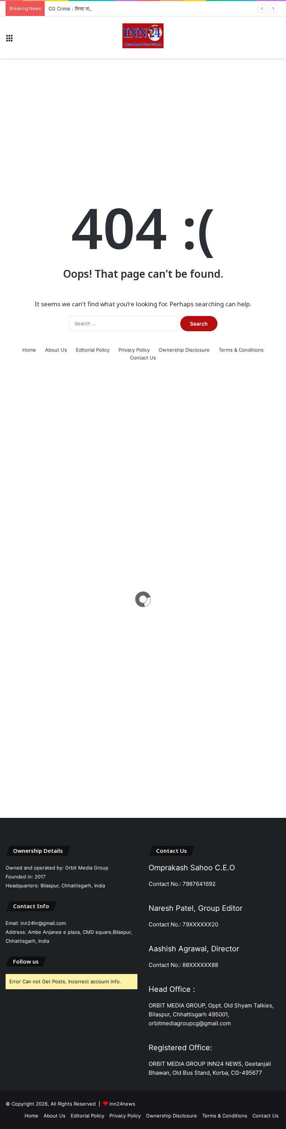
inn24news (122, 1104)
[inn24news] (143, 37)
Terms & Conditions (241, 350)
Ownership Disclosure (184, 350)
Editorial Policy (92, 350)
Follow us (26, 961)
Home (29, 350)
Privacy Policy (134, 350)
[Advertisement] (143, 118)
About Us (56, 350)
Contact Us (143, 358)
